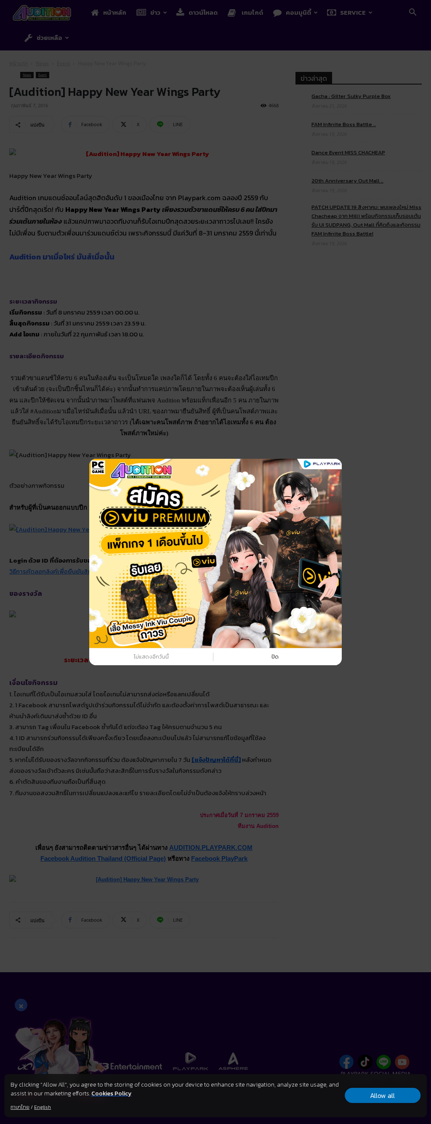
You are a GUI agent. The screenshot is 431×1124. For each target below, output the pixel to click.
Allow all (382, 1095)
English (42, 1107)
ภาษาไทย (20, 1107)
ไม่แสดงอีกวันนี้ (151, 657)
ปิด (275, 657)
